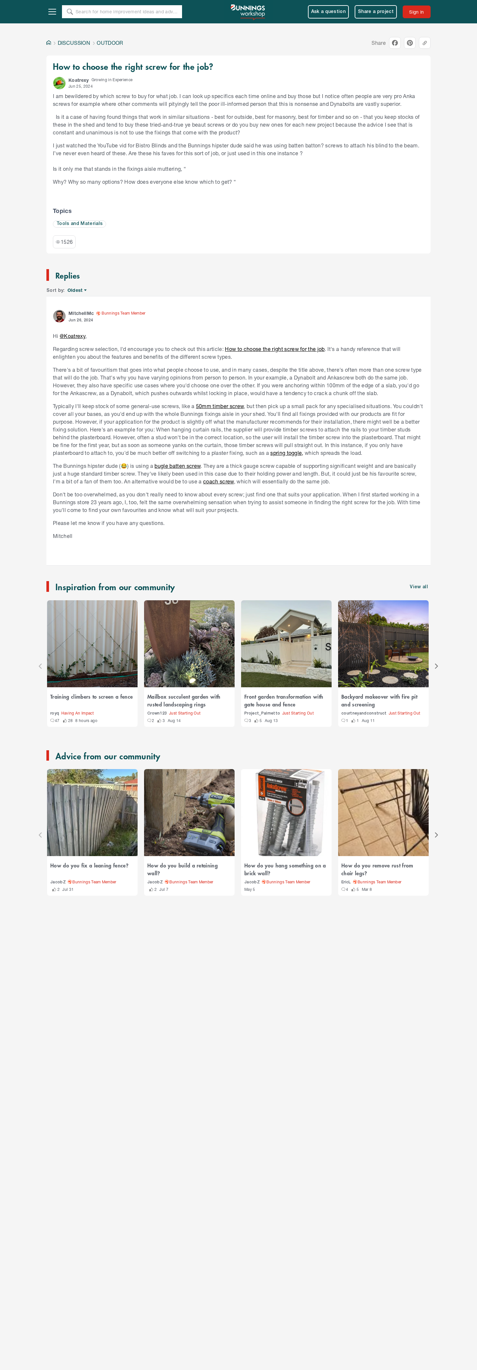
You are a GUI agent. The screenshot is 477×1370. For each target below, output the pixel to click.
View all (419, 587)
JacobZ (58, 882)
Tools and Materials (79, 224)
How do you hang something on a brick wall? (285, 869)
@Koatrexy (72, 336)
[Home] (48, 42)
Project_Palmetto (262, 713)
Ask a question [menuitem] (328, 12)
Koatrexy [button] (78, 80)
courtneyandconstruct (364, 713)
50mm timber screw (220, 406)
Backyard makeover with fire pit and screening (379, 700)
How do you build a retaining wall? (182, 869)
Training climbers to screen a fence (91, 696)
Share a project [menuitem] (376, 12)
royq (54, 713)
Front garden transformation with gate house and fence (283, 700)
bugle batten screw (177, 466)
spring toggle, (286, 453)
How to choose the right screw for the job (274, 349)
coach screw (218, 481)
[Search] (69, 11)
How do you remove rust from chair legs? (377, 869)
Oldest (75, 290)
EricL (346, 882)
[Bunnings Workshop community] (248, 11)
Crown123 (157, 713)
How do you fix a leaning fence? (89, 865)
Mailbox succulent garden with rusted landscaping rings (183, 700)
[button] (59, 83)
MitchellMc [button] (81, 313)
